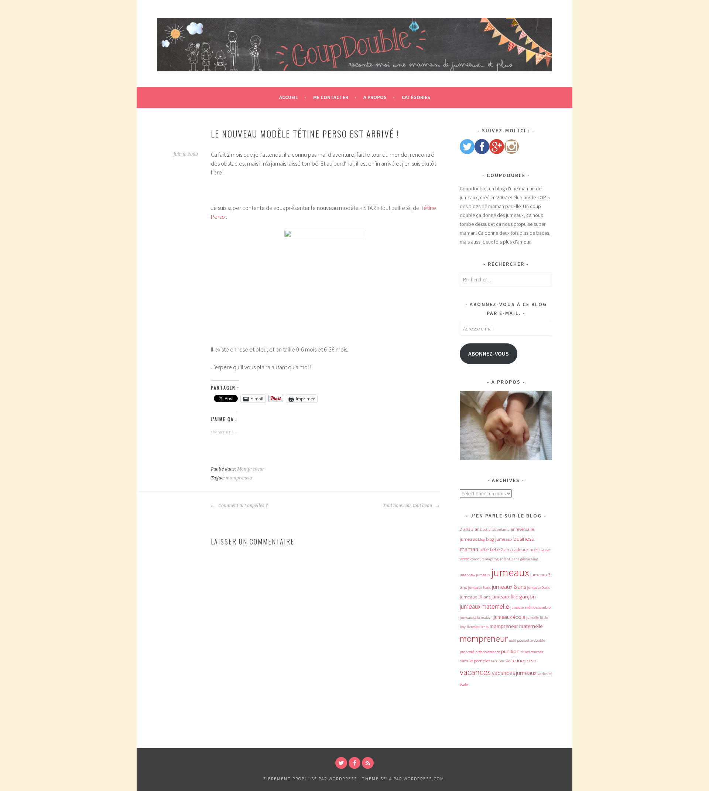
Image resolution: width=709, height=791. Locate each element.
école (464, 684)
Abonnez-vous (488, 353)
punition (510, 651)
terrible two (500, 661)
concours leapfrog (484, 559)
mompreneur (239, 478)
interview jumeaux (475, 575)
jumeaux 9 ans (538, 587)
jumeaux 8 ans (509, 586)
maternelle (530, 626)
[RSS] (368, 763)
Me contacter (330, 97)
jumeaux (510, 572)
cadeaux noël (525, 549)
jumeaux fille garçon (513, 596)
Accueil (288, 97)
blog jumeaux (499, 539)
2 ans (465, 529)
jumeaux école (509, 617)
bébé (484, 549)
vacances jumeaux (514, 672)
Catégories (416, 97)
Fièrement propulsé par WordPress (310, 778)
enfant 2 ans (509, 559)
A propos (375, 97)
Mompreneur (250, 469)
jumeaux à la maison (476, 617)
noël (512, 640)
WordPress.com (424, 778)
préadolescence (487, 651)
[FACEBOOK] (354, 763)
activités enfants (496, 529)
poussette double (531, 640)
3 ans (476, 529)
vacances (475, 672)
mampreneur (504, 626)
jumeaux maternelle (484, 606)
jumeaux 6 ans (479, 587)
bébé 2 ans (500, 549)
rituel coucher (532, 651)
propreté (467, 651)
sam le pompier (475, 661)
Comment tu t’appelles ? (242, 505)
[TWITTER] (341, 763)
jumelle (532, 617)
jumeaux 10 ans (475, 597)
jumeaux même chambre (530, 607)
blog (481, 539)
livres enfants (478, 626)
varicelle (544, 673)
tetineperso (524, 660)
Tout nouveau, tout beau (408, 505)
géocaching (529, 559)
